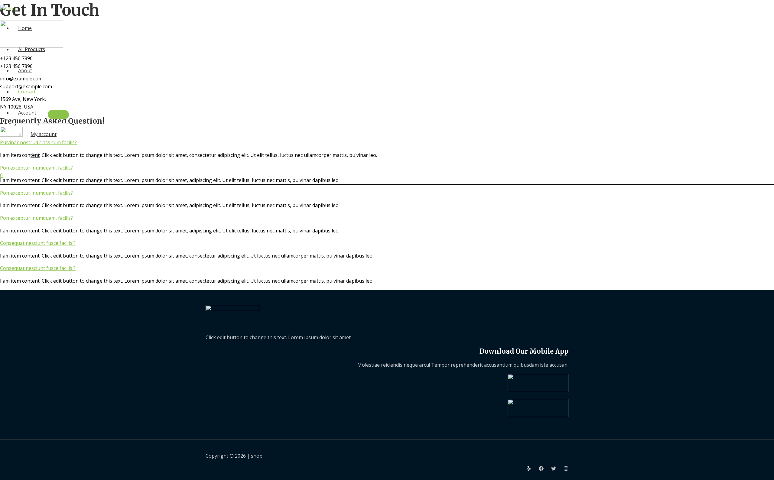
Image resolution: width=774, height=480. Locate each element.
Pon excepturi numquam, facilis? (36, 193)
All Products (31, 49)
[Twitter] (553, 469)
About (25, 70)
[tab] (387, 193)
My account (44, 134)
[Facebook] (541, 469)
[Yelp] (528, 469)
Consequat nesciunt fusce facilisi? (38, 243)
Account (27, 112)
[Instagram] (566, 469)
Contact (27, 91)
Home (25, 28)
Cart (35, 155)
